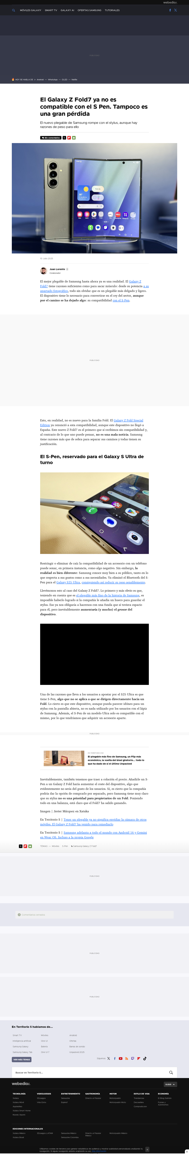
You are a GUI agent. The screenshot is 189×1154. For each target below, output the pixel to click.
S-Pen (65, 846)
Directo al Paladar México (93, 1134)
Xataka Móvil (18, 1102)
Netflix (74, 79)
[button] (59, 269)
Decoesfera (139, 1102)
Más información (99, 1151)
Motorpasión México (118, 1133)
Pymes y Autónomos (163, 1103)
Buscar (171, 1072)
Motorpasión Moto (118, 1102)
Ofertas (72, 1041)
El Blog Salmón (164, 1098)
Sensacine (65, 1098)
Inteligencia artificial (22, 1041)
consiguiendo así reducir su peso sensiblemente (113, 582)
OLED (64, 79)
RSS (126, 1058)
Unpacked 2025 (76, 1052)
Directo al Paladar (93, 1098)
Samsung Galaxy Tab (22, 1052)
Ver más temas (21, 1059)
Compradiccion (140, 1106)
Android (40, 79)
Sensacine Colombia (70, 1137)
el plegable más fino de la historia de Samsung (107, 595)
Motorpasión (115, 1098)
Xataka (16, 1098)
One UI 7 (45, 1052)
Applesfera (17, 1106)
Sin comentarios (52, 138)
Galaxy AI (67, 10)
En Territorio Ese (96, 753)
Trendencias (139, 1098)
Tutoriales (112, 10)
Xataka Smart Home (21, 1110)
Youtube (120, 1058)
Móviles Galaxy (30, 10)
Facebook (170, 10)
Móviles (55, 846)
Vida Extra (41, 1102)
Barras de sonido (77, 1046)
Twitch (132, 1058)
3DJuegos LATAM (45, 1133)
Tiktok (144, 1058)
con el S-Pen (121, 300)
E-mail (74, 138)
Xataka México (19, 1133)
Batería (44, 1046)
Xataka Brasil (18, 1137)
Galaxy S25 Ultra (68, 582)
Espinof (64, 1102)
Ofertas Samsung (89, 10)
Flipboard (69, 138)
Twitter (175, 10)
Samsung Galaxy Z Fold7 (85, 846)
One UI (44, 1041)
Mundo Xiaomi (19, 1115)
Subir (168, 1084)
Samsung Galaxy (20, 1046)
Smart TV (51, 10)
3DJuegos (41, 1098)
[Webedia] (170, 2)
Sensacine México (68, 1133)
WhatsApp (53, 79)
